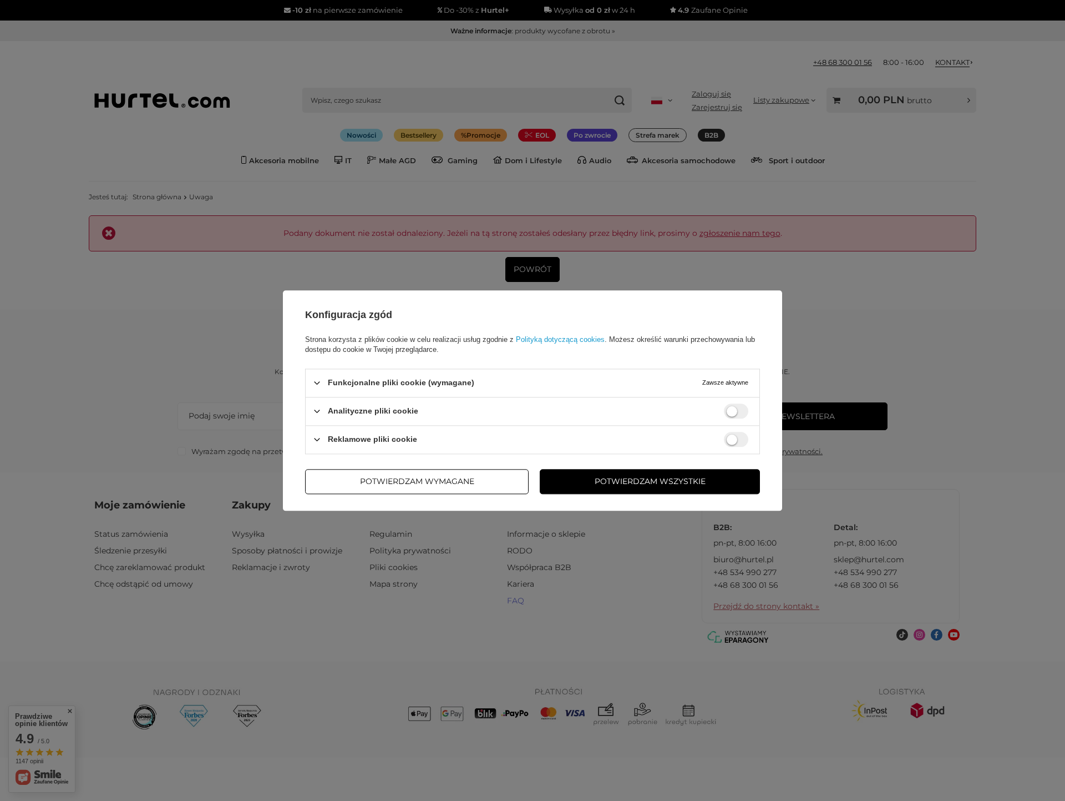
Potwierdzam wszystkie (650, 481)
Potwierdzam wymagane (417, 481)
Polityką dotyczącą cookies (560, 339)
